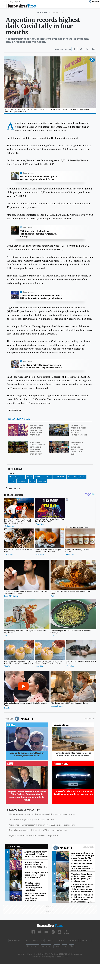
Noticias (51, 940)
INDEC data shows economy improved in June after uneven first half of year (37, 448)
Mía (71, 946)
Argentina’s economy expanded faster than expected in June (77, 448)
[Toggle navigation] (4, 6)
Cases (32, 481)
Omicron (12, 477)
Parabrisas (86, 940)
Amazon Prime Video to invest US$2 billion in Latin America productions (41, 297)
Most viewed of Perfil (73, 848)
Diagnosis (42, 481)
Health (11, 481)
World (82, 477)
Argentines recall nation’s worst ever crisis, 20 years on (33, 835)
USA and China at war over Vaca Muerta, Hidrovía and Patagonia (36, 430)
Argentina (72, 477)
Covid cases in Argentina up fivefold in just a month (31, 819)
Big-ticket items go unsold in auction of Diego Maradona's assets (38, 830)
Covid (29, 477)
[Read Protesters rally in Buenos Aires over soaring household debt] (59, 426)
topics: (11, 473)
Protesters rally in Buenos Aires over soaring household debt (79, 430)
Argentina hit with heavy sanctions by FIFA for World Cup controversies (41, 366)
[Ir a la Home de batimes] (50, 925)
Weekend (46, 946)
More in (9, 718)
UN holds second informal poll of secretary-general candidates (39, 178)
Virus (22, 477)
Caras (26, 940)
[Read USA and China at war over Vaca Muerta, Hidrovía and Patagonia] (18, 426)
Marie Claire (38, 940)
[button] (92, 60)
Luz (64, 946)
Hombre (73, 940)
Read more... (28, 173)
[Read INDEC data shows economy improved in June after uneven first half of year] (18, 442)
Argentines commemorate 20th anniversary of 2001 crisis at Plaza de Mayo (42, 824)
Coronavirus (59, 477)
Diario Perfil (14, 940)
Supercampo (32, 946)
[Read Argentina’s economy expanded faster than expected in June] (59, 442)
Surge (37, 477)
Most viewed (15, 846)
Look (56, 946)
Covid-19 (47, 477)
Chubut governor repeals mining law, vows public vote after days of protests (42, 814)
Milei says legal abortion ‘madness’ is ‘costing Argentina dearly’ (38, 234)
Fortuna (62, 940)
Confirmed (22, 481)
